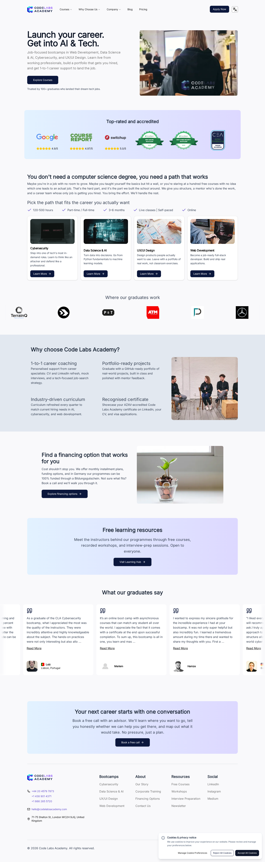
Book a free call (130, 742)
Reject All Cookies (222, 853)
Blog (130, 9)
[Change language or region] (235, 9)
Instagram (214, 791)
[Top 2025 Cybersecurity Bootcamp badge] (183, 140)
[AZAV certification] (218, 140)
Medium (212, 798)
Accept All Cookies (247, 853)
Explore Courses (42, 79)
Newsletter (178, 806)
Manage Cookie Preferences (192, 853)
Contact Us (143, 806)
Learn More (40, 273)
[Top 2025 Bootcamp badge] (149, 140)
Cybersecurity (108, 784)
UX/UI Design (108, 798)
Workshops (179, 791)
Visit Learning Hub (130, 561)
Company (112, 9)
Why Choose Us (88, 9)
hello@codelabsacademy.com (49, 809)
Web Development (111, 806)
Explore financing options (62, 493)
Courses (64, 9)
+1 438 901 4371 (41, 796)
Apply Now (219, 9)
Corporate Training (148, 791)
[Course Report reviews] (81, 137)
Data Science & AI (111, 791)
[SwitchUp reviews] (115, 137)
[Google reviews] (47, 137)
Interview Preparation (185, 798)
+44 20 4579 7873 (43, 791)
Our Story (141, 784)
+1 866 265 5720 (42, 801)
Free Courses (180, 784)
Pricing (143, 9)
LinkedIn (213, 784)
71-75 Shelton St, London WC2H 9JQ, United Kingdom (58, 819)
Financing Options (147, 798)
